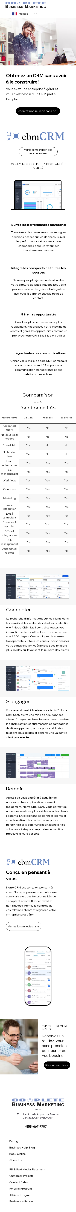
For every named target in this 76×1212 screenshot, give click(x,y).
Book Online (17, 1154)
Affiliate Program (20, 1195)
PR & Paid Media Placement (27, 1169)
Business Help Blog (22, 1147)
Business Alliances (21, 1201)
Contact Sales (18, 1182)
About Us (15, 1160)
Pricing (13, 1141)
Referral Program (20, 1188)
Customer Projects (21, 1175)
